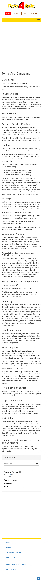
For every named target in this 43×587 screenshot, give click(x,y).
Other (6, 487)
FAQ (8, 543)
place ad (16, 13)
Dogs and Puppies (11, 472)
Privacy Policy (11, 557)
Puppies (8, 474)
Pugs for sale (11, 569)
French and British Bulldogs (16, 564)
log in (33, 13)
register (25, 13)
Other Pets (8, 483)
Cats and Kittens (10, 480)
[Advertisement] (21, 47)
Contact (9, 547)
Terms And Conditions (14, 552)
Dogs (7, 476)
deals (8, 13)
